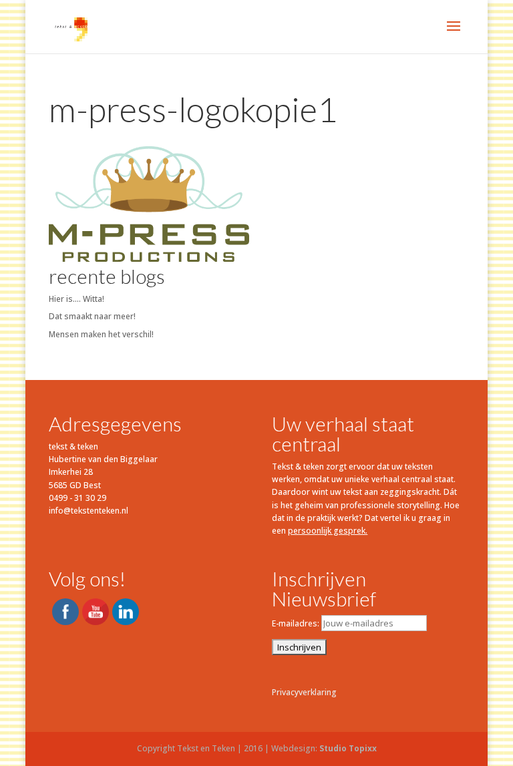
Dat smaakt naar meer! (92, 316)
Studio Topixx (348, 748)
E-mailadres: (296, 623)
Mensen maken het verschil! (101, 334)
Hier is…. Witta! (76, 299)
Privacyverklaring (304, 692)
